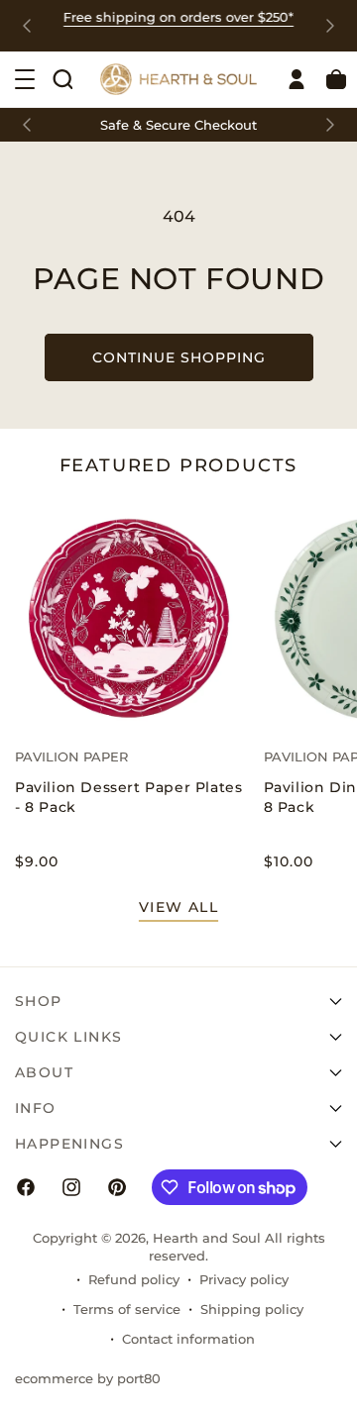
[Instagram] (71, 1187)
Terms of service (126, 1309)
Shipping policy (251, 1309)
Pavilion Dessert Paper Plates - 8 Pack (128, 797)
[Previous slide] (27, 26)
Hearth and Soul (207, 1238)
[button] (62, 79)
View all (178, 907)
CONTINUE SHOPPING (179, 357)
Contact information (188, 1339)
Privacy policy (244, 1279)
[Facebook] (26, 1187)
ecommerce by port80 (88, 1378)
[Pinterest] (117, 1187)
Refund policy (133, 1279)
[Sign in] (296, 79)
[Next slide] (330, 26)
